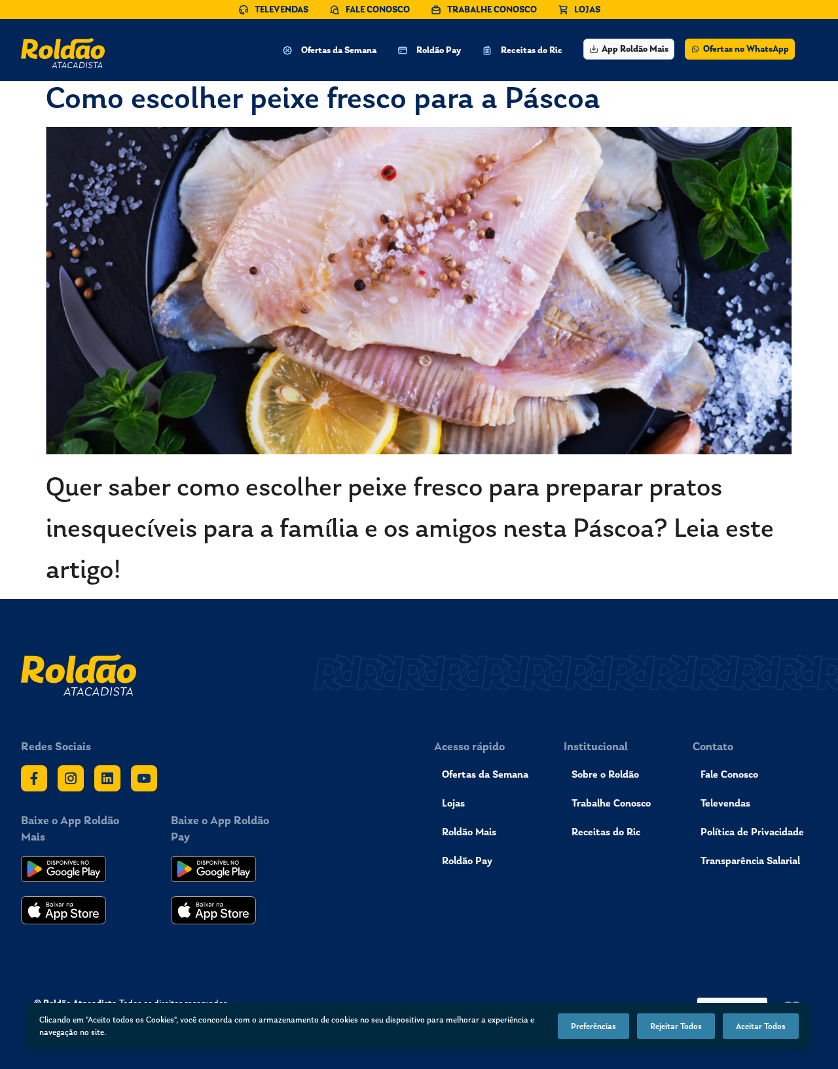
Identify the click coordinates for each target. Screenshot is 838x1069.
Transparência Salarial (750, 860)
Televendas (725, 803)
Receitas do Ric (606, 831)
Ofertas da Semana (485, 774)
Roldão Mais (469, 831)
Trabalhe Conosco (611, 803)
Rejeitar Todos (676, 1026)
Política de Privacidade (752, 831)
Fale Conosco (729, 774)
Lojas (453, 803)
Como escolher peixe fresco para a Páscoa (323, 97)
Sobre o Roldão (605, 774)
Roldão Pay (467, 860)
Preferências (593, 1026)
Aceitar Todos (761, 1026)
